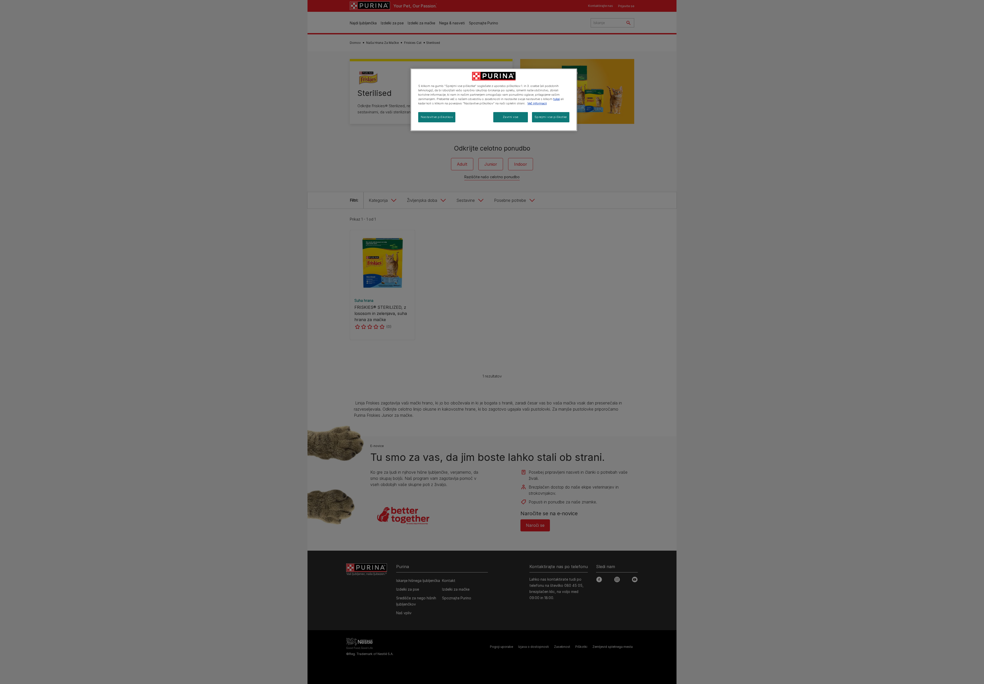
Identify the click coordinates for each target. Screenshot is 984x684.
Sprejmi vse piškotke (551, 117)
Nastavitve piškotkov (437, 117)
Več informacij (537, 103)
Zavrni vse (510, 117)
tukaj (556, 99)
